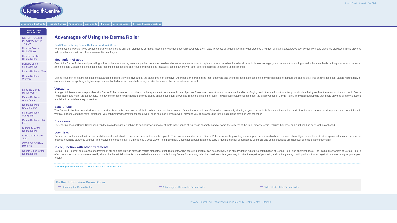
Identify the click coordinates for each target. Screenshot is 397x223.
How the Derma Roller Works (30, 50)
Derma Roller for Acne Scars (31, 99)
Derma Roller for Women (31, 77)
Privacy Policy (198, 202)
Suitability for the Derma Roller (31, 129)
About (354, 3)
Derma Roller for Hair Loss (34, 122)
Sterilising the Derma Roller (77, 187)
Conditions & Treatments (33, 24)
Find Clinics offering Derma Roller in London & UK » (85, 45)
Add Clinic (372, 3)
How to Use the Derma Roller (30, 57)
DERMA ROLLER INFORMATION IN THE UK (32, 41)
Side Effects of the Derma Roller (281, 187)
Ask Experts (91, 24)
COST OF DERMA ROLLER (32, 145)
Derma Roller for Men (34, 71)
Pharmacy (105, 24)
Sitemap (266, 202)
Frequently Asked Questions (147, 24)
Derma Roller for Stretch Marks (31, 106)
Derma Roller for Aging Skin (31, 114)
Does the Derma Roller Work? (31, 91)
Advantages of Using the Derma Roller (184, 187)
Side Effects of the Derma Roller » (104, 166)
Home (347, 3)
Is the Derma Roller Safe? (32, 137)
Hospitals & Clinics (57, 24)
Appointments (75, 24)
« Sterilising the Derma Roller (68, 166)
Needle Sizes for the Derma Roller (33, 152)
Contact (362, 3)
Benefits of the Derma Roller (30, 65)
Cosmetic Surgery (121, 24)
